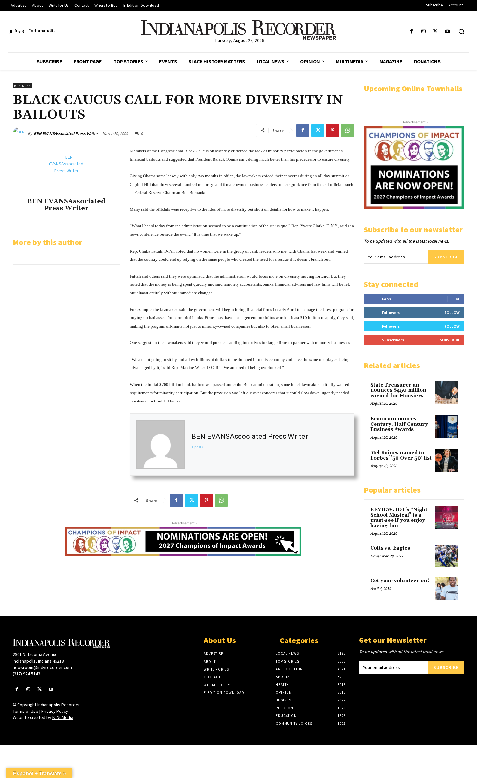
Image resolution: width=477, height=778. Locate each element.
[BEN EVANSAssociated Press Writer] (20, 133)
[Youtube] (447, 31)
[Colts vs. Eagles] (446, 556)
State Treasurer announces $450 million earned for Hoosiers (398, 390)
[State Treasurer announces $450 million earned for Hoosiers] (446, 392)
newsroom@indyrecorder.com (42, 667)
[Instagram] (423, 31)
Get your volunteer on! (399, 581)
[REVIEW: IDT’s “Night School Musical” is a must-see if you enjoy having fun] (446, 517)
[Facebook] (411, 31)
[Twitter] (435, 31)
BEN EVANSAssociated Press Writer (66, 133)
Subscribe (446, 257)
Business (22, 86)
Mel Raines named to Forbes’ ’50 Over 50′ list (401, 455)
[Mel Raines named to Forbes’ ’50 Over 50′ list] (446, 460)
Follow (452, 312)
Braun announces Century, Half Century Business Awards (399, 424)
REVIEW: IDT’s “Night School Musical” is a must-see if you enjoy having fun (398, 518)
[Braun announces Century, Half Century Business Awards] (446, 426)
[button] (461, 31)
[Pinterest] (332, 130)
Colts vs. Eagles (390, 548)
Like (456, 298)
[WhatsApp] (347, 130)
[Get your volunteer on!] (446, 588)
